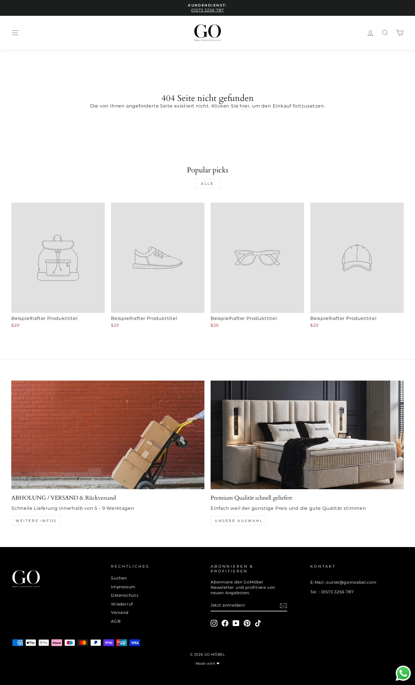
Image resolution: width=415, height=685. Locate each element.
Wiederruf (122, 604)
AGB (116, 621)
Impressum (123, 587)
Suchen (119, 578)
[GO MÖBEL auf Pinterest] (247, 623)
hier (244, 106)
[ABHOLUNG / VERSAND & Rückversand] (107, 435)
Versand (119, 612)
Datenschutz (125, 595)
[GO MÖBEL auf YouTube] (236, 623)
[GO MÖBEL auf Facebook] (225, 623)
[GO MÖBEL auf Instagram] (214, 623)
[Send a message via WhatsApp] (403, 673)
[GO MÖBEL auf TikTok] (258, 623)
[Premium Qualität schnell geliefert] (307, 435)
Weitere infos (36, 521)
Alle (207, 183)
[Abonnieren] (283, 605)
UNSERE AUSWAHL (239, 521)
